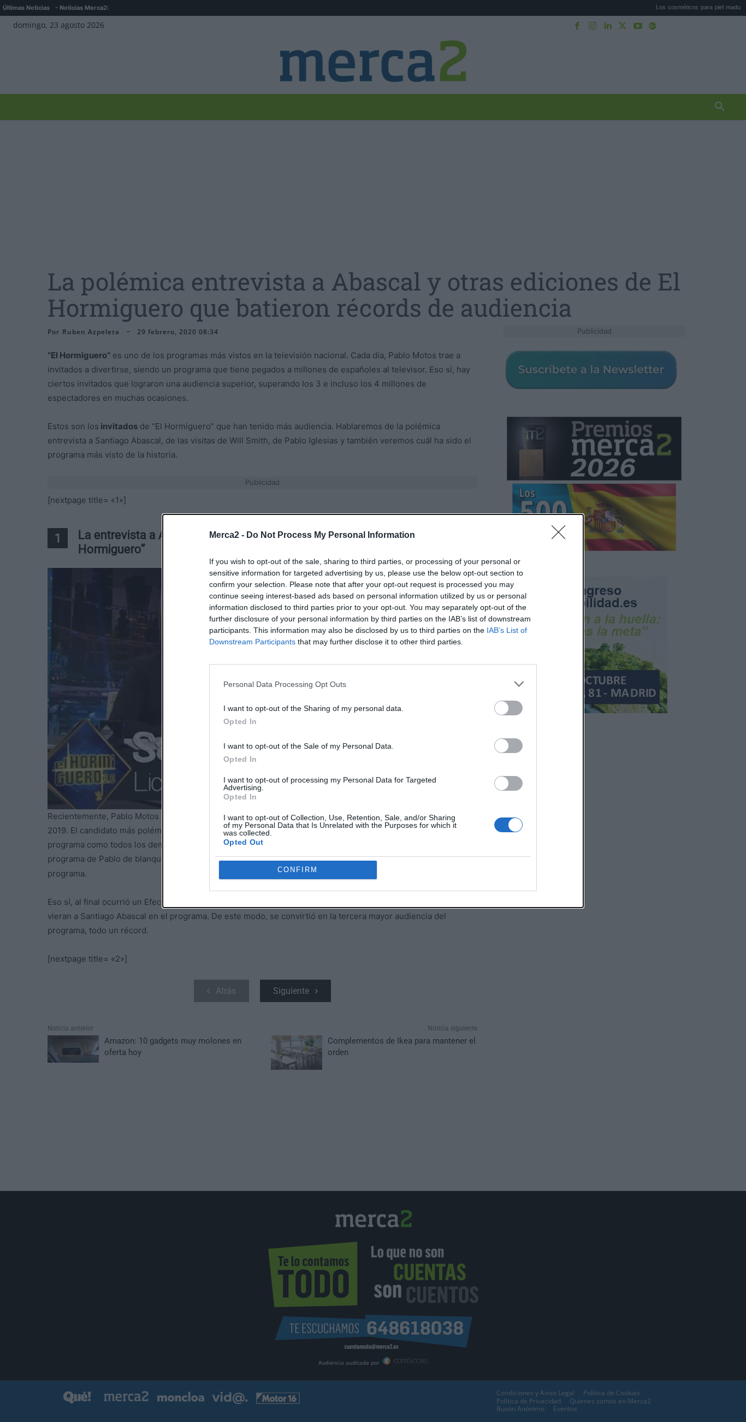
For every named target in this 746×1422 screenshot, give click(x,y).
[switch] (508, 708)
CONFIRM (297, 870)
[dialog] (373, 711)
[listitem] (373, 684)
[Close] (562, 535)
